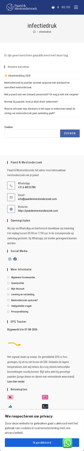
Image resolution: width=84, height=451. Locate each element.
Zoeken (8, 127)
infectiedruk (45, 31)
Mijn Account (17, 288)
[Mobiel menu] (74, 7)
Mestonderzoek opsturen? (24, 300)
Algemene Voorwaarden (23, 277)
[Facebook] (15, 259)
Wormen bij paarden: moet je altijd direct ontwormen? (31, 101)
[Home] (34, 31)
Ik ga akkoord (42, 442)
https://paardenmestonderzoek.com (38, 210)
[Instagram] (9, 259)
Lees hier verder (16, 381)
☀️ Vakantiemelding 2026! (17, 75)
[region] (42, 430)
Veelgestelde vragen (21, 305)
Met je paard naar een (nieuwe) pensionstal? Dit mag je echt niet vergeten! (41, 94)
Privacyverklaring (19, 311)
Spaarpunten (17, 283)
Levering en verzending (22, 294)
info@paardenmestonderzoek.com (37, 199)
